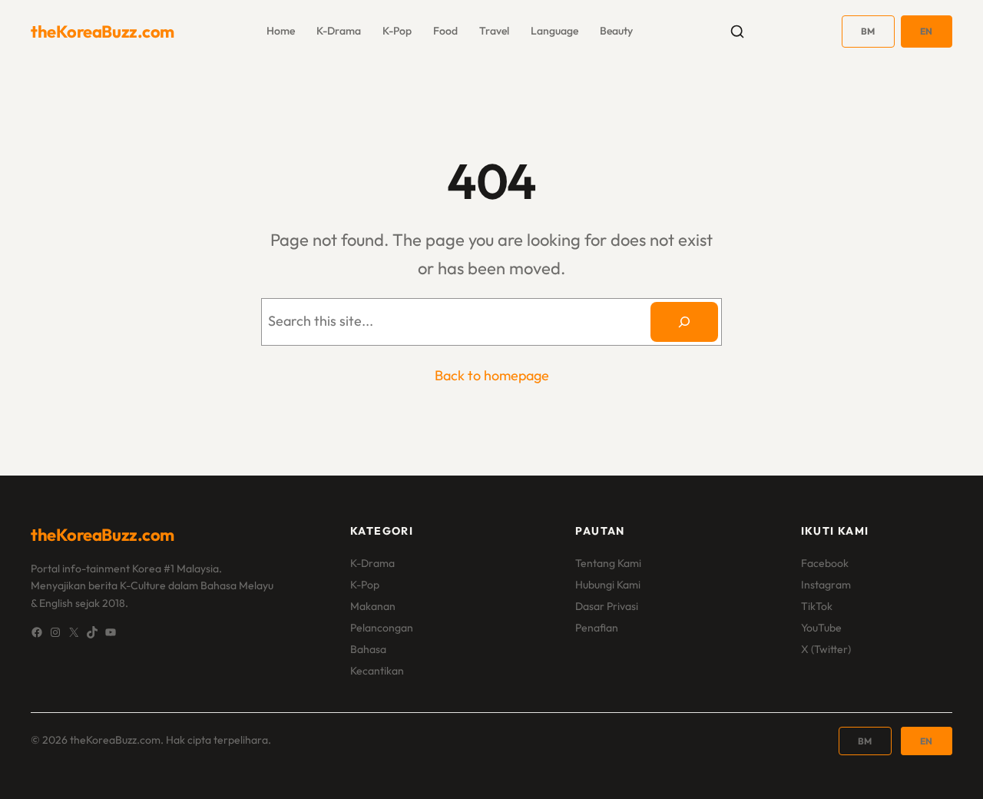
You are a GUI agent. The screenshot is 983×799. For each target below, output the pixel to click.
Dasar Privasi (606, 606)
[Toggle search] (737, 31)
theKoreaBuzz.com (102, 31)
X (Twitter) (826, 649)
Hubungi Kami (607, 585)
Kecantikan (377, 671)
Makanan (373, 606)
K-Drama (372, 563)
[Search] (684, 322)
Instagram (826, 585)
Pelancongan (381, 628)
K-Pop (364, 585)
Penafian (596, 628)
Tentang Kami (608, 563)
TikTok (816, 606)
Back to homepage (492, 375)
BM (868, 31)
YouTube (821, 628)
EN (926, 31)
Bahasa (368, 649)
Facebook (825, 563)
